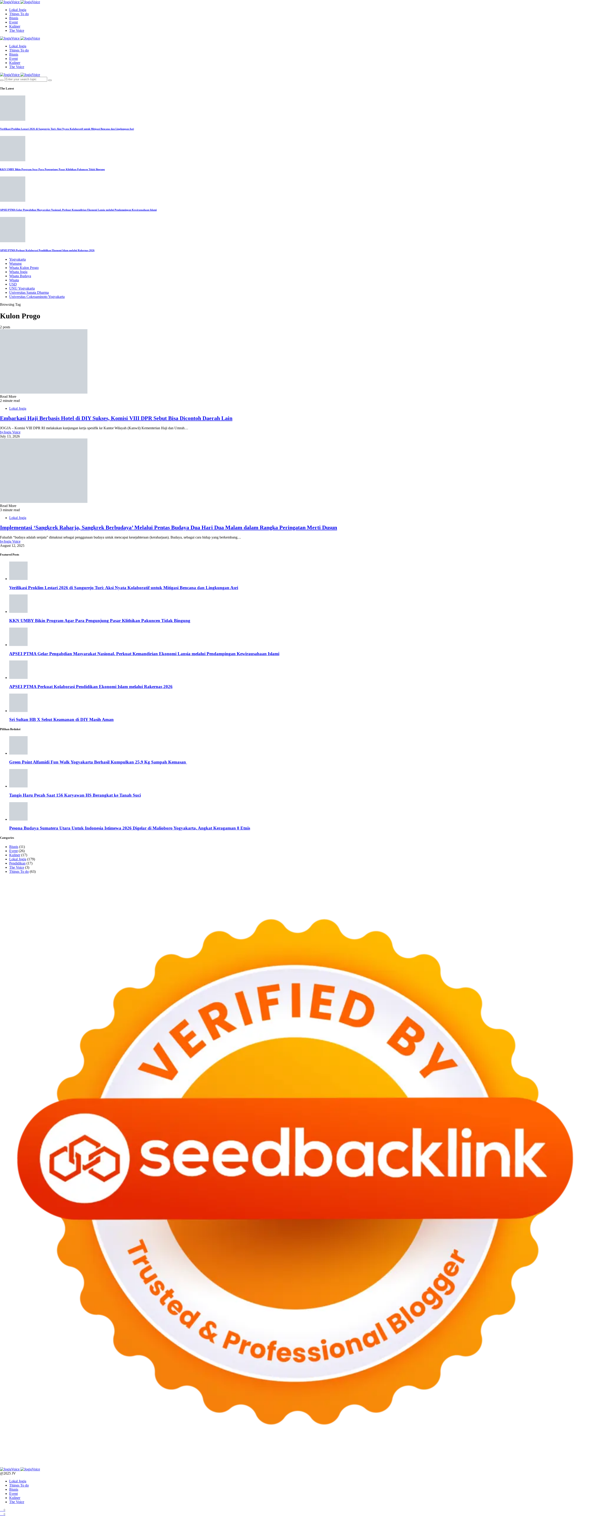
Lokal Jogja (17, 10)
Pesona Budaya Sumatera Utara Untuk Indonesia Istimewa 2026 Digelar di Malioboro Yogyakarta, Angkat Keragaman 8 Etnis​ (129, 828)
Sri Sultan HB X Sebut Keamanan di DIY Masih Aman (61, 719)
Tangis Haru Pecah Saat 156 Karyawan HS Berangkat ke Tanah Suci (75, 795)
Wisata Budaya (20, 276)
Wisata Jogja (18, 272)
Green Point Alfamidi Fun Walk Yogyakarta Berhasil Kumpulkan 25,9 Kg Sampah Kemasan (98, 762)
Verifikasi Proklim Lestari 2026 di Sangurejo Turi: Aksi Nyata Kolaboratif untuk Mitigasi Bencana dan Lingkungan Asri (67, 128)
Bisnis (13, 18)
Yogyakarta (17, 259)
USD (13, 284)
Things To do (19, 14)
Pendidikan (17, 863)
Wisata (14, 280)
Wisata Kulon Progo (24, 268)
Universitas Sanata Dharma (29, 292)
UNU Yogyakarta (22, 288)
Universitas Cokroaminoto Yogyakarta (37, 297)
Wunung (15, 263)
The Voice (16, 30)
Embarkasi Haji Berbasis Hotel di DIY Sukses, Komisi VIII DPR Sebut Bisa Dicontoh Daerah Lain (116, 418)
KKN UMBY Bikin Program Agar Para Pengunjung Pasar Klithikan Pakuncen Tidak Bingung (52, 169)
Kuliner (14, 26)
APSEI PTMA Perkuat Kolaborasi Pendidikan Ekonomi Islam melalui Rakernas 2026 (47, 250)
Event (13, 22)
